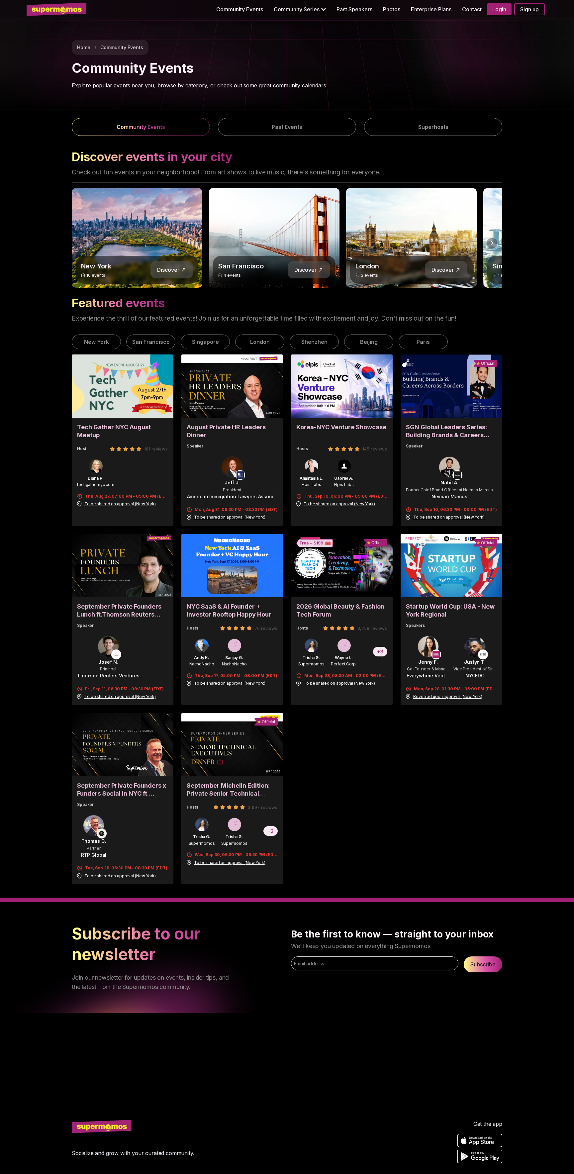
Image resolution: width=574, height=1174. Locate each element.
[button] (299, 9)
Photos (391, 9)
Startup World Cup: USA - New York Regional (450, 610)
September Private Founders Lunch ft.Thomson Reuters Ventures (119, 611)
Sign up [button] (529, 9)
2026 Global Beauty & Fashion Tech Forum (340, 610)
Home (83, 47)
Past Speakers (354, 9)
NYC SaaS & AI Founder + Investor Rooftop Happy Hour (229, 610)
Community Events (239, 9)
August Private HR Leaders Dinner (226, 431)
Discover (168, 269)
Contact (472, 9)
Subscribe (483, 964)
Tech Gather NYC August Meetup (114, 431)
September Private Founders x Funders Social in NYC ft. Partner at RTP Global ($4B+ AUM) (121, 790)
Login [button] (499, 9)
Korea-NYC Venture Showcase (341, 427)
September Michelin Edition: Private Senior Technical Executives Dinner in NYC (228, 790)
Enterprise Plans (431, 9)
